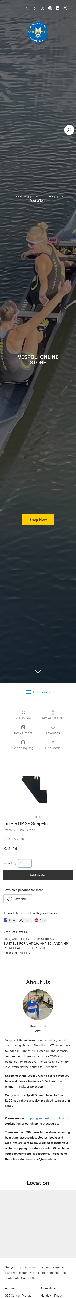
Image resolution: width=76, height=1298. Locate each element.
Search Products (23, 718)
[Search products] (69, 129)
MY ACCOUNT (53, 718)
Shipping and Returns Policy (44, 1118)
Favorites (53, 733)
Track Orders (23, 733)
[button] (17, 898)
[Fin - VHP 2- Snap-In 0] (38, 788)
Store (7, 830)
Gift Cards (53, 748)
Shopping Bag (23, 748)
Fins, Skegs (26, 830)
